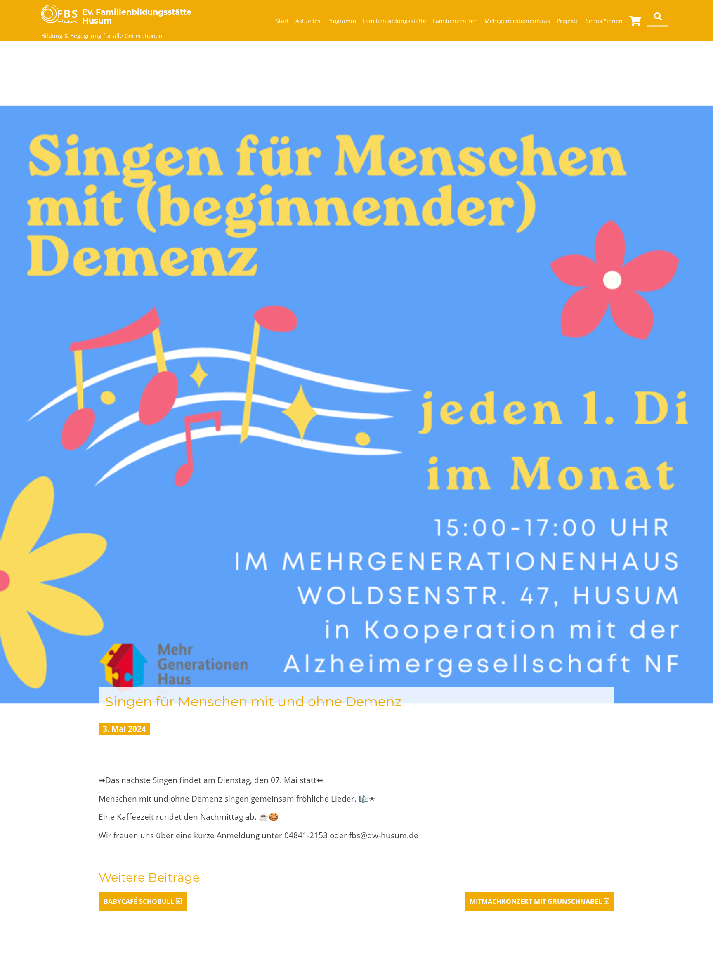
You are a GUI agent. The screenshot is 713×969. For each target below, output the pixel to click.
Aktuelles (308, 21)
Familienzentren (455, 21)
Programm (341, 21)
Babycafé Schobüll (139, 901)
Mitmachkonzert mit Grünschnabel (536, 901)
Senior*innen (604, 21)
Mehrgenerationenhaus (517, 21)
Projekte (568, 21)
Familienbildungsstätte (394, 21)
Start (282, 21)
